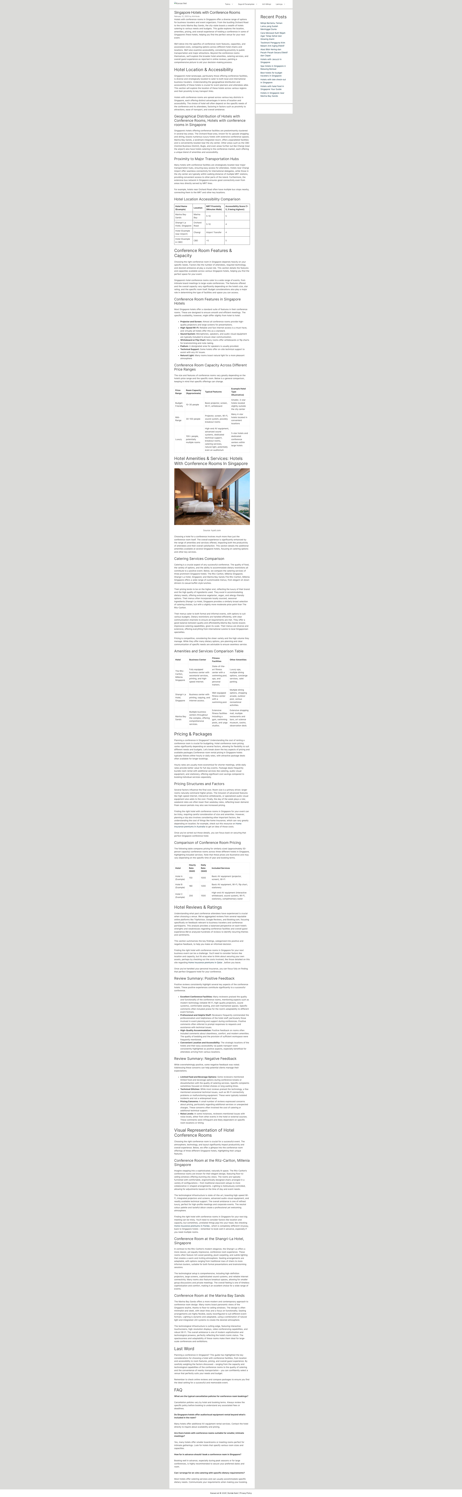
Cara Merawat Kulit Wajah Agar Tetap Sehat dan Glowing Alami (272, 36)
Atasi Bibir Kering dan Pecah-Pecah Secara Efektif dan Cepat (274, 52)
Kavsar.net (214, 1493)
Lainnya (279, 4)
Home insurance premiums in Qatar (205, 962)
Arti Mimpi (266, 4)
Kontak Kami (233, 1493)
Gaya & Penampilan (246, 4)
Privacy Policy (246, 1493)
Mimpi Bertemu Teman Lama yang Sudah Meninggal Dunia (271, 26)
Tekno (227, 4)
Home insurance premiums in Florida (192, 1226)
